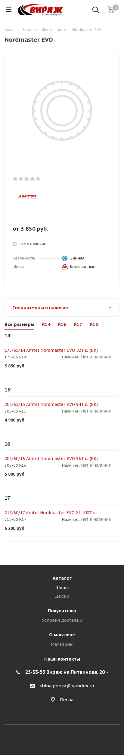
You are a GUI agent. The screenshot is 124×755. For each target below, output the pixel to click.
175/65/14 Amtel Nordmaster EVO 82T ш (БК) (51, 350)
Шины (62, 588)
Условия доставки (62, 620)
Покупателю (62, 610)
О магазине (62, 634)
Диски (62, 596)
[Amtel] (57, 196)
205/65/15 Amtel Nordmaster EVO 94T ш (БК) (51, 404)
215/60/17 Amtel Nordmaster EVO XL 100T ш (51, 512)
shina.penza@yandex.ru (67, 686)
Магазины (62, 644)
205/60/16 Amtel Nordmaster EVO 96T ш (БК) (51, 458)
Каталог (62, 578)
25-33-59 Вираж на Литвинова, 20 (65, 672)
